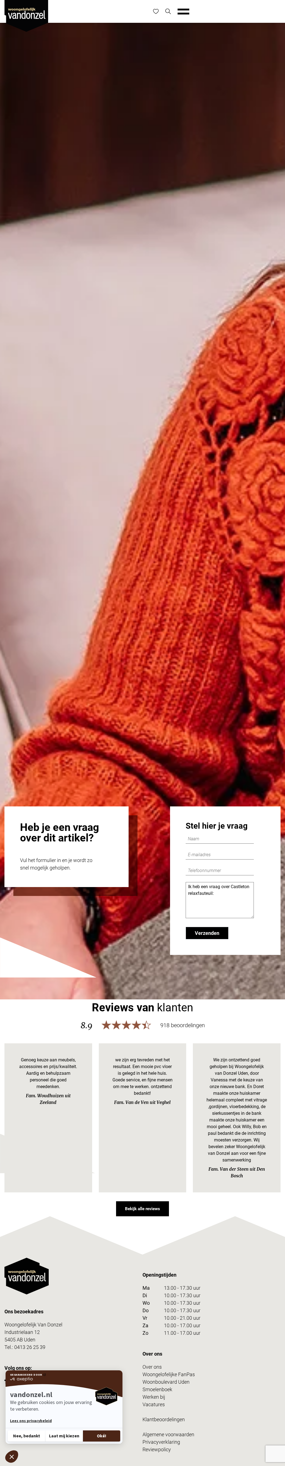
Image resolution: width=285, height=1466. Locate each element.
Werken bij (153, 1397)
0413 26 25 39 (29, 1347)
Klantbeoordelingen (163, 1419)
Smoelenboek (157, 1389)
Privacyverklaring (161, 1442)
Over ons (152, 1367)
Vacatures (153, 1404)
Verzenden (207, 933)
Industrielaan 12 (22, 1332)
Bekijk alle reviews (142, 1208)
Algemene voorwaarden (168, 1434)
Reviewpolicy (156, 1449)
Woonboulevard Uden (166, 1382)
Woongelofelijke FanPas (168, 1374)
